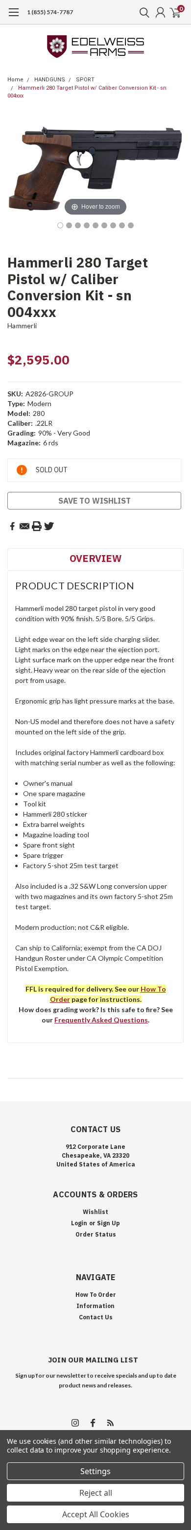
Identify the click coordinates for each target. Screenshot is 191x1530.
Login (79, 1223)
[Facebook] (12, 526)
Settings (95, 1471)
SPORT (85, 79)
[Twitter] (49, 526)
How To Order (95, 1294)
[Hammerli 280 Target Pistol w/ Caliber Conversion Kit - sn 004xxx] (104, 225)
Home (15, 79)
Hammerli (22, 325)
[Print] (37, 526)
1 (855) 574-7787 (50, 12)
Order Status (95, 1234)
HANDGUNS (49, 79)
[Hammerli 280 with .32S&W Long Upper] (95, 225)
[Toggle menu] (13, 17)
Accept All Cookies (95, 1514)
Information (95, 1306)
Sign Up (108, 1223)
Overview (95, 558)
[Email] (24, 526)
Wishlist (95, 1211)
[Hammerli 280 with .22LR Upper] (60, 225)
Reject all (95, 1492)
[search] (142, 12)
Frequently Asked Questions (101, 1020)
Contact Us (96, 1317)
